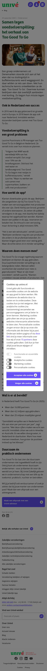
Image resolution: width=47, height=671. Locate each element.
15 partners (26, 339)
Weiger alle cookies (23, 383)
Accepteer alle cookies (23, 375)
